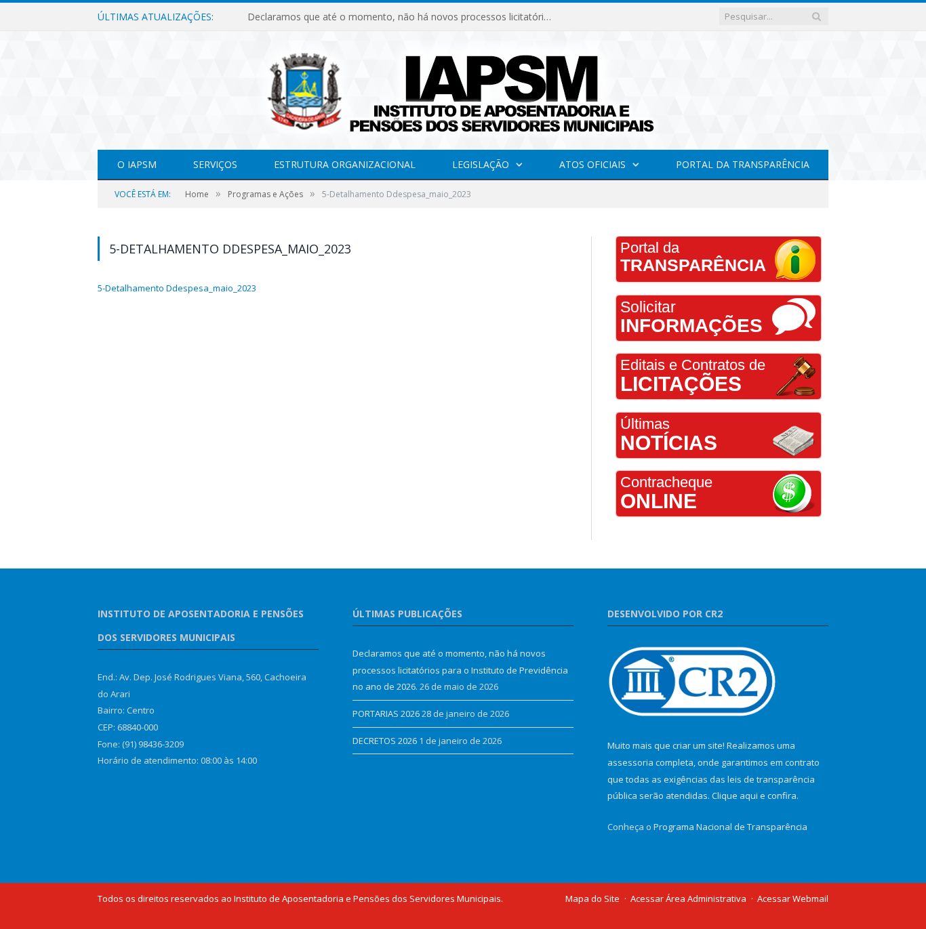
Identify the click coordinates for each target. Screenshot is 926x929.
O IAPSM (137, 164)
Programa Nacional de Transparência (730, 827)
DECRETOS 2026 (385, 741)
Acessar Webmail (792, 898)
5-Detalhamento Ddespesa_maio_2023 (177, 288)
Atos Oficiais (592, 164)
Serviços (215, 164)
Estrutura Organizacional (345, 164)
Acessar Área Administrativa (688, 898)
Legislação (480, 164)
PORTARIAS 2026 (386, 713)
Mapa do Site (592, 898)
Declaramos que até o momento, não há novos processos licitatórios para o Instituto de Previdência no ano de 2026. (403, 17)
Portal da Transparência (742, 164)
